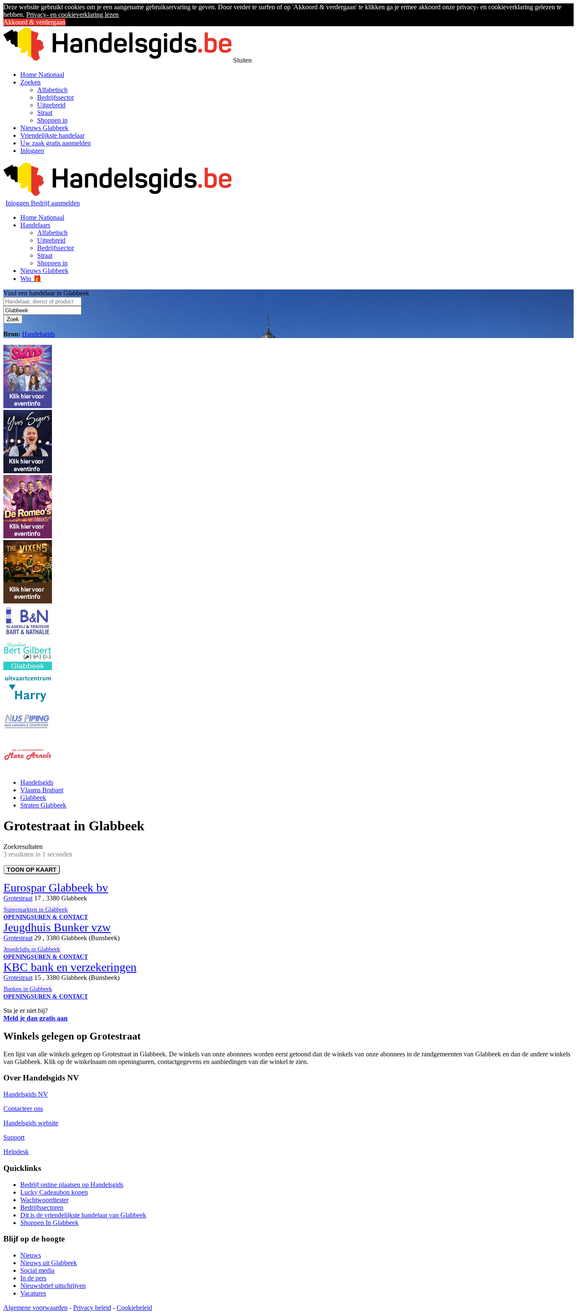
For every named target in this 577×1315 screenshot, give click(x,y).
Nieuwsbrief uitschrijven (53, 1285)
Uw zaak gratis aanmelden (55, 143)
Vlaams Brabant (41, 790)
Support (13, 1137)
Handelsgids (38, 334)
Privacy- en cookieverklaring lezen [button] (72, 14)
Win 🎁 (30, 278)
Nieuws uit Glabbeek (48, 1262)
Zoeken (30, 82)
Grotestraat (18, 898)
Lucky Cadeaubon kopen (54, 1192)
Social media (37, 1270)
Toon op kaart (32, 869)
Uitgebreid (51, 105)
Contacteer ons (23, 1108)
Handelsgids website (30, 1123)
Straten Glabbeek (43, 805)
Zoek (13, 319)
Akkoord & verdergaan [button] (34, 22)
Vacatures (33, 1293)
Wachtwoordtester (44, 1199)
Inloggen (32, 150)
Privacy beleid (92, 1307)
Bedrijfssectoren (41, 1207)
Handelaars (35, 225)
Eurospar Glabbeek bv (55, 887)
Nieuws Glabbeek (44, 127)
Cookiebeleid (134, 1307)
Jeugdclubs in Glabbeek (32, 949)
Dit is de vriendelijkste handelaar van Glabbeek (83, 1215)
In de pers (33, 1278)
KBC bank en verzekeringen (69, 967)
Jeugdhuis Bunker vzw (57, 927)
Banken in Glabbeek (28, 989)
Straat (44, 112)
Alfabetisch (52, 89)
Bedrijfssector (55, 97)
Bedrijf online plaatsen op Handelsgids (71, 1184)
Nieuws (30, 1255)
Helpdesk (16, 1151)
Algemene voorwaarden (35, 1307)
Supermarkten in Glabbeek (36, 909)
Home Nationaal (42, 74)
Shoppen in (52, 120)
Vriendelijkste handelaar (52, 135)
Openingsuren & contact (45, 917)
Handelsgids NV (25, 1094)
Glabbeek (33, 797)
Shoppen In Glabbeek (49, 1222)
